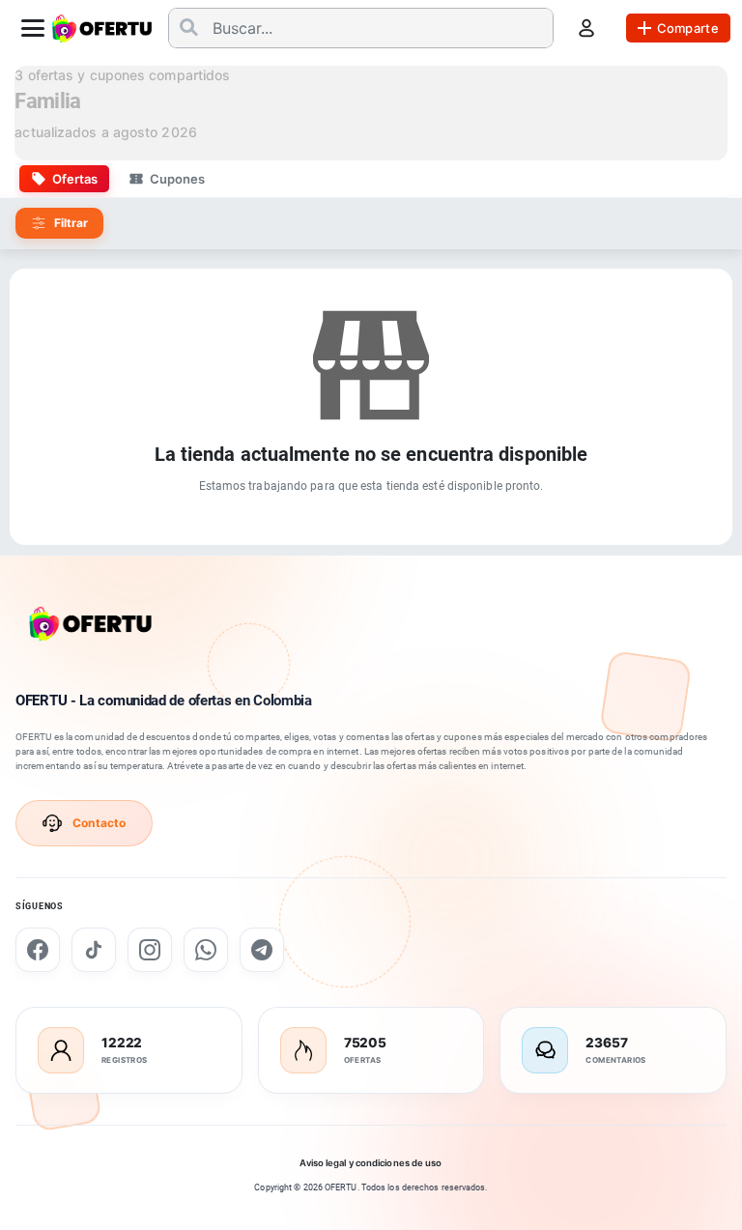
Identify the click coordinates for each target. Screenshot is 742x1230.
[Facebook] (37, 950)
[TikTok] (93, 950)
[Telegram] (262, 950)
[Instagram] (150, 950)
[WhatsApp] (206, 950)
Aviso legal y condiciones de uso (371, 1163)
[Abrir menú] (33, 28)
